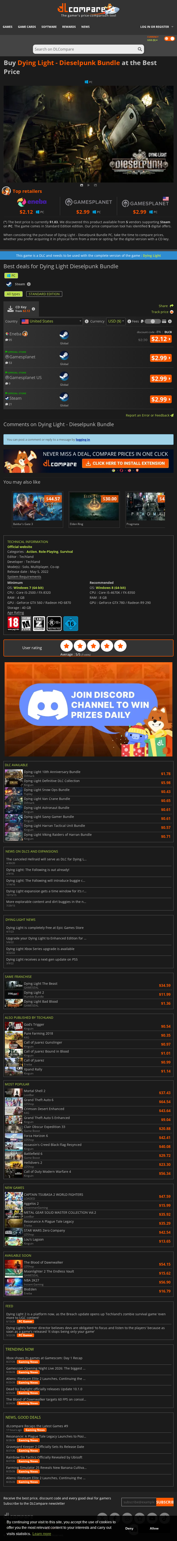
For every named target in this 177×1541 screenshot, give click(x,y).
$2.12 (159, 339)
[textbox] (38, 321)
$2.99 (159, 358)
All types (13, 294)
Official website (19, 547)
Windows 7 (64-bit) (29, 587)
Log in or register (154, 27)
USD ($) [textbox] (114, 321)
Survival (66, 551)
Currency (97, 321)
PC (13, 275)
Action (32, 551)
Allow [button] (154, 1528)
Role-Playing (48, 551)
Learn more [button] (41, 1534)
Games (7, 27)
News (85, 27)
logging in (83, 439)
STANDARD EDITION (44, 294)
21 (10, 404)
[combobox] (51, 321)
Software (49, 27)
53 (10, 362)
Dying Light (152, 255)
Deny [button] (129, 1528)
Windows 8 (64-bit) (111, 587)
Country (11, 321)
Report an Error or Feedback (148, 415)
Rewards (69, 27)
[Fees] (153, 321)
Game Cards (27, 27)
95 (10, 339)
